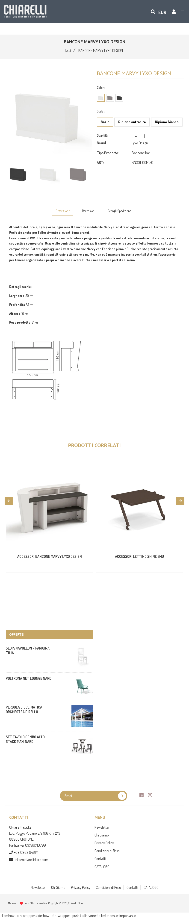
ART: (100, 162)
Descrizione (63, 211)
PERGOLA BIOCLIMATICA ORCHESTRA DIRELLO (24, 709)
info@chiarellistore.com (31, 859)
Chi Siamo (101, 835)
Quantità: (102, 135)
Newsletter (101, 827)
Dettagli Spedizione (119, 211)
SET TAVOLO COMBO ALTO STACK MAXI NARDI (25, 739)
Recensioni (88, 211)
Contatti (100, 858)
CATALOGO (101, 866)
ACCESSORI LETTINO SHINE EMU (139, 556)
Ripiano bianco (167, 122)
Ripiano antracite (132, 122)
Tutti (68, 50)
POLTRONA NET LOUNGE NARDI (29, 678)
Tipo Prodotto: (108, 153)
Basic (105, 122)
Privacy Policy (104, 843)
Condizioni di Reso (107, 850)
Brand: (102, 143)
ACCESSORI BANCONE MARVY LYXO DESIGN (49, 556)
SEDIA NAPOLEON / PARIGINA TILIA (28, 650)
